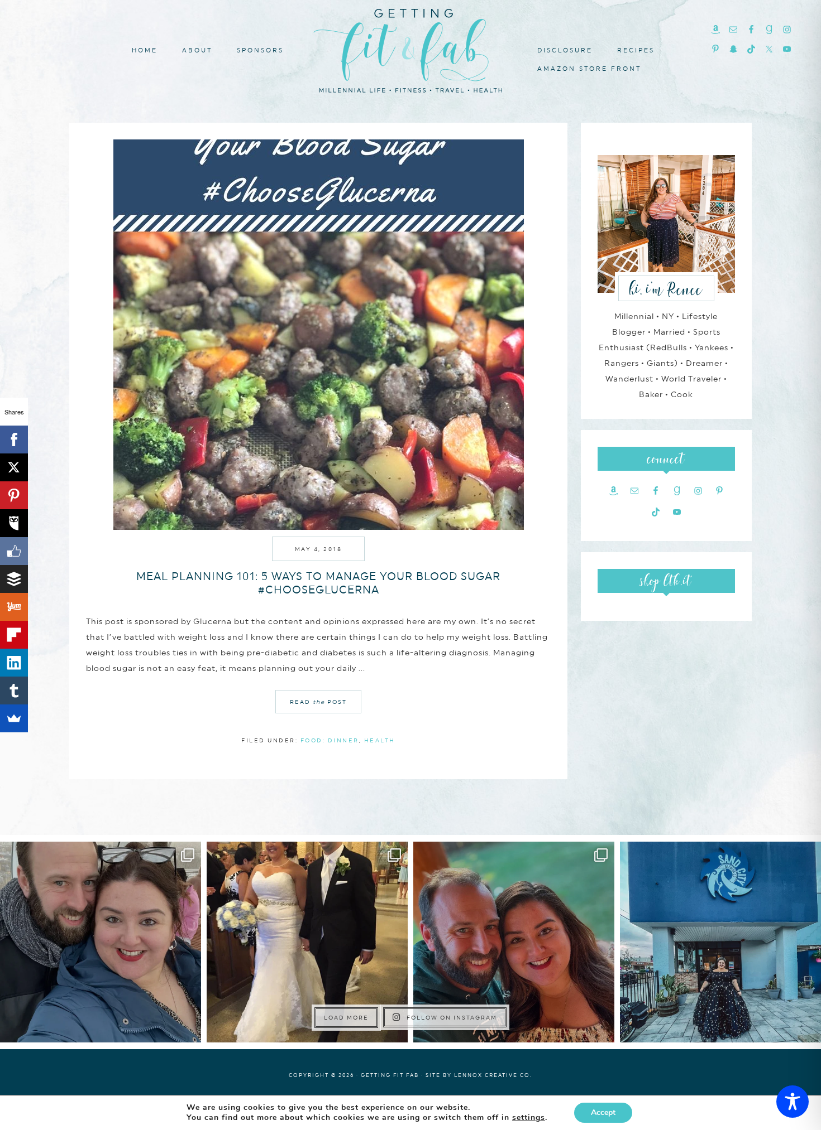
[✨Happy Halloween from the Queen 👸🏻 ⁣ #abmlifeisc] (720, 942)
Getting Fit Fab (410, 49)
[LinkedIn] (14, 663)
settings (528, 1118)
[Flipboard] (14, 635)
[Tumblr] (14, 690)
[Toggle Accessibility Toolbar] (792, 1101)
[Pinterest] (14, 495)
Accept (603, 1112)
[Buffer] (14, 579)
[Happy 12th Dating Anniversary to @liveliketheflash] (513, 942)
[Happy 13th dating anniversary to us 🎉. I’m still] (100, 942)
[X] (14, 467)
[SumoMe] (14, 718)
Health (379, 740)
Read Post (318, 701)
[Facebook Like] (14, 551)
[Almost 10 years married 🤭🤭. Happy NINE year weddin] (307, 942)
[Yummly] (14, 607)
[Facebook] (14, 439)
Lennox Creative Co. (493, 1075)
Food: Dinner (329, 740)
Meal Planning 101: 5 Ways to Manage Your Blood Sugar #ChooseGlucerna (318, 583)
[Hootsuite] (14, 523)
